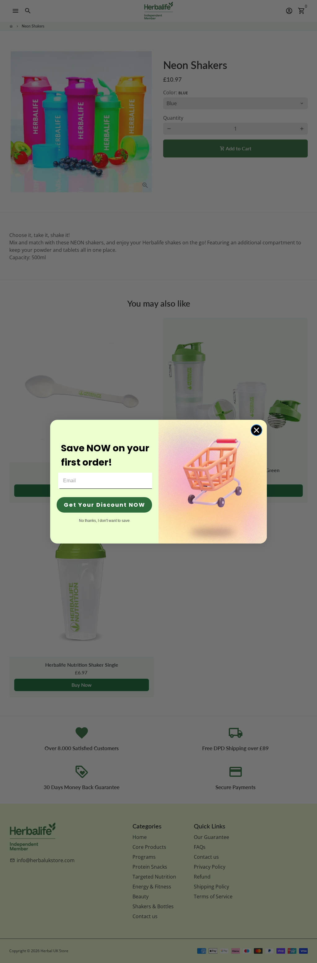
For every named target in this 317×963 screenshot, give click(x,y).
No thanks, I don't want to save (104, 520)
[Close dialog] (256, 430)
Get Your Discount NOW (104, 505)
